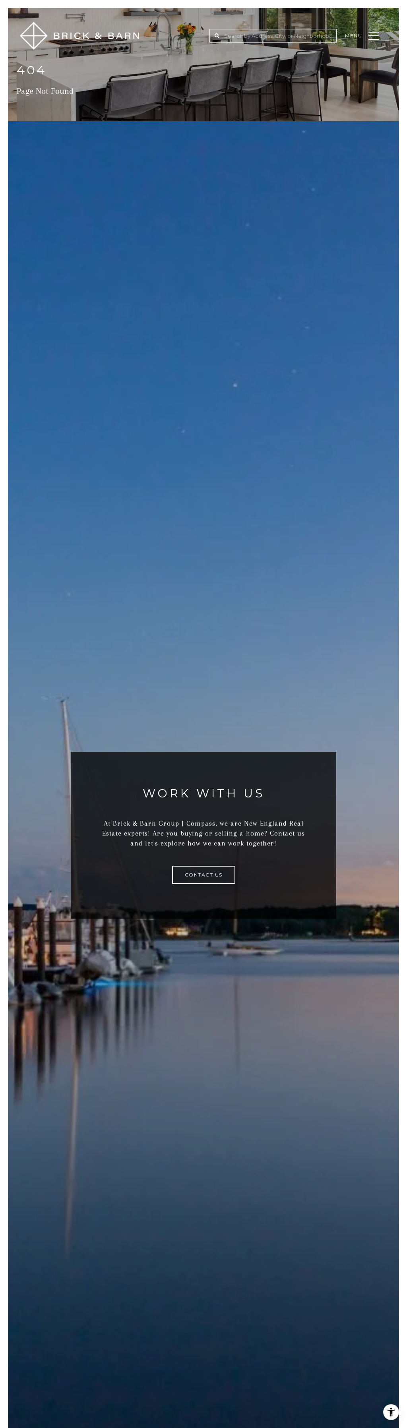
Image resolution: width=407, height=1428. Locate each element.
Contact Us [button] (204, 875)
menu (353, 36)
